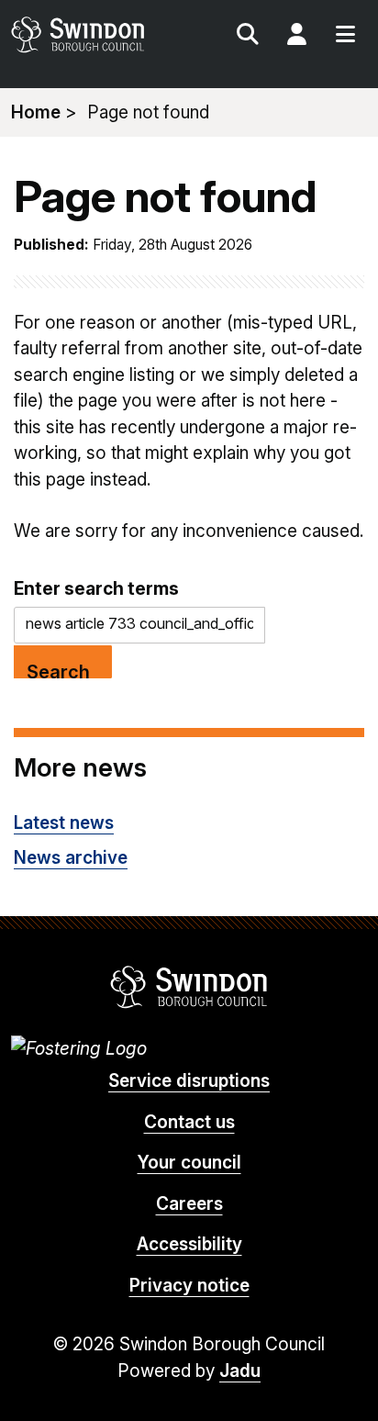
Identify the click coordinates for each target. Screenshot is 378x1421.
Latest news (64, 823)
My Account (296, 36)
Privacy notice (189, 1285)
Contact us (189, 1122)
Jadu (240, 1371)
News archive (71, 857)
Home (36, 112)
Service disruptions (189, 1080)
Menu (345, 36)
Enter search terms (96, 588)
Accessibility (189, 1244)
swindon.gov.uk (98, 34)
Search (248, 36)
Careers (189, 1203)
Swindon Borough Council (189, 986)
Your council (189, 1162)
